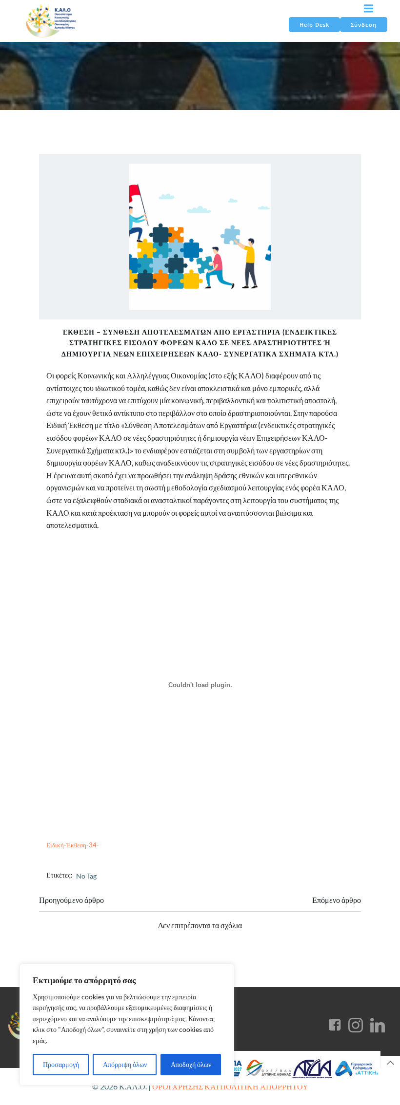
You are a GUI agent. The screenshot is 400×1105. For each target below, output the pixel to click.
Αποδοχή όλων (191, 1064)
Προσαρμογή (61, 1064)
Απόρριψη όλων (125, 1064)
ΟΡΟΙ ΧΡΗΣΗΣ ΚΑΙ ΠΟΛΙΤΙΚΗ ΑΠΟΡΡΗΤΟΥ (230, 1086)
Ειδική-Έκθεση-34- (72, 845)
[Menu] (367, 8)
